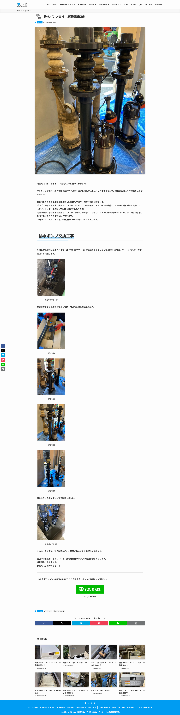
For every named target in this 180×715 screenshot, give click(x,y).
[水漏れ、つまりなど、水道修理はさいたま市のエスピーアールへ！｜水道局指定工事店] (22, 4)
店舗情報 (130, 707)
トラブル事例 (33, 707)
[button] (44, 623)
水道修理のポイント (47, 707)
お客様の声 (61, 707)
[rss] (94, 703)
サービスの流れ (104, 707)
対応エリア (92, 707)
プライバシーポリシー (144, 707)
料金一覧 (70, 707)
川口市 (49, 611)
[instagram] (91, 703)
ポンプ (40, 22)
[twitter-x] (88, 703)
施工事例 (121, 707)
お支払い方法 (81, 707)
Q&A (114, 707)
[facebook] (85, 703)
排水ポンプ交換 (59, 611)
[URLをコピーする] (136, 623)
